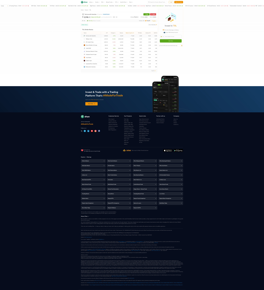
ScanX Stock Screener (129, 137)
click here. (156, 242)
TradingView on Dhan (128, 128)
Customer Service (112, 120)
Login (171, 2)
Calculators (141, 126)
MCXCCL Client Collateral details (176, 282)
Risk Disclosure (128, 284)
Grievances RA (113, 284)
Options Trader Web (128, 124)
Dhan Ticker (126, 138)
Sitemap (89, 157)
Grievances (108, 284)
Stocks (86, 10)
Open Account (178, 2)
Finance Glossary (143, 128)
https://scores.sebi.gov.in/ (92, 250)
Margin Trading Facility (129, 133)
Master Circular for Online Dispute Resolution (174, 284)
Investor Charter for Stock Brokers (113, 282)
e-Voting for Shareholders (153, 282)
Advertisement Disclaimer (136, 284)
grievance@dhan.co (122, 241)
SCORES (100, 282)
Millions (125, 144)
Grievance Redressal (112, 124)
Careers (175, 122)
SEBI (88, 282)
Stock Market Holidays (144, 129)
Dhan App (126, 119)
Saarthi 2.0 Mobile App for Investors (158, 284)
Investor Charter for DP (124, 282)
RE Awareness (111, 128)
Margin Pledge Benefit (129, 135)
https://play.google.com (135, 250)
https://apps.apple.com (156, 250)
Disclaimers (97, 284)
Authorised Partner (160, 119)
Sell (154, 14)
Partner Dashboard (160, 120)
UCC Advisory (145, 282)
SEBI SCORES (95, 249)
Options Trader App (128, 122)
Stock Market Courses (144, 133)
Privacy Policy (102, 284)
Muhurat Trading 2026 (144, 131)
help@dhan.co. (101, 239)
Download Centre (143, 124)
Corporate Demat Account (145, 122)
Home (82, 10)
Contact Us (176, 124)
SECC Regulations (112, 129)
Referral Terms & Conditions (147, 284)
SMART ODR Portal (101, 249)
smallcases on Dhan (128, 131)
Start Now (171, 40)
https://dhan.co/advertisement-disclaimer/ (119, 276)
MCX (133, 278)
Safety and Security (112, 122)
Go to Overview (152, 24)
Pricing (175, 120)
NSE (114, 17)
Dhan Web (126, 120)
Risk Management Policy (120, 284)
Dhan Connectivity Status (144, 138)
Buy (147, 14)
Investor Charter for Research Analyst (136, 282)
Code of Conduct (160, 122)
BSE (116, 17)
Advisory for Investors (113, 126)
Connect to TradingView (129, 129)
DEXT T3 (126, 140)
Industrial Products (106, 14)
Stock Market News (143, 135)
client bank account (88, 237)
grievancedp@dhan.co (140, 241)
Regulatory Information (144, 140)
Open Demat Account (144, 119)
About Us (176, 119)
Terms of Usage (92, 284)
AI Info (140, 142)
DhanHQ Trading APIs (128, 126)
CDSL (97, 282)
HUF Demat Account (143, 120)
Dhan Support (111, 119)
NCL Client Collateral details (164, 282)
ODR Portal (105, 282)
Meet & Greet (142, 137)
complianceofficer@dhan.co (132, 242)
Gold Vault (126, 142)
